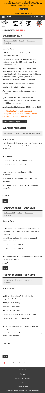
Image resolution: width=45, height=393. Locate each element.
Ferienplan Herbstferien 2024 (19, 207)
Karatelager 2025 (12, 35)
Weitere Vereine (22, 386)
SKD (24, 121)
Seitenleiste (34, 16)
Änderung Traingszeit (14, 128)
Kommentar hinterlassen (31, 133)
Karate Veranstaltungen (12, 121)
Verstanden (23, 9)
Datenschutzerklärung (22, 378)
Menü (8, 16)
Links (22, 382)
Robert (21, 41)
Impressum (22, 369)
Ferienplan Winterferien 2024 (19, 275)
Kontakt (22, 374)
